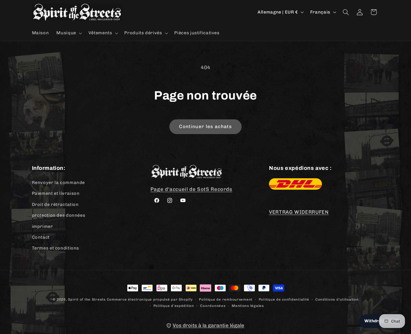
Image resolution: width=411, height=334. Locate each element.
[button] (69, 33)
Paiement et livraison (56, 193)
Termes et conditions (55, 248)
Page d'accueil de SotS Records (191, 189)
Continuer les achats (205, 126)
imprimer (42, 226)
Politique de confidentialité (284, 299)
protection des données (58, 215)
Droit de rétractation (55, 204)
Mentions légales (248, 305)
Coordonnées (212, 305)
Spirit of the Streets (86, 299)
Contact (41, 237)
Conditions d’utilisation (337, 299)
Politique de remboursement (225, 299)
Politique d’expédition (173, 305)
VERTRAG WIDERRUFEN (299, 212)
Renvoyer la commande (58, 182)
